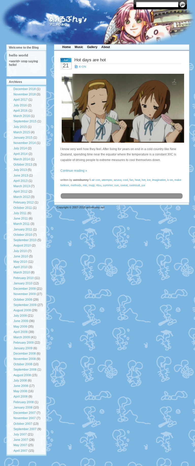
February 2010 (23, 278)
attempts (107, 179)
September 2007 (25, 429)
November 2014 (24, 143)
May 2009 (20, 326)
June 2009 (20, 321)
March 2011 (21, 224)
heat (137, 179)
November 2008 (24, 359)
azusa (117, 179)
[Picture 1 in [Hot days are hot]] (121, 108)
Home (66, 47)
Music (79, 47)
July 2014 (20, 148)
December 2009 (24, 288)
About (105, 47)
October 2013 (22, 164)
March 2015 (21, 132)
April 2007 (20, 451)
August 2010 (22, 245)
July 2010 (20, 251)
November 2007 (24, 418)
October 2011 (22, 208)
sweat (124, 185)
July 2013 (20, 170)
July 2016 (20, 105)
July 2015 (20, 127)
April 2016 (20, 110)
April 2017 (20, 99)
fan (131, 179)
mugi (91, 185)
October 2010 (22, 235)
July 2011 (20, 213)
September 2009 (25, 305)
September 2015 (25, 121)
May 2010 (20, 262)
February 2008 (23, 402)
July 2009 (20, 315)
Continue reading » (73, 170)
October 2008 (22, 364)
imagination (159, 179)
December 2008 (24, 353)
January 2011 (22, 229)
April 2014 (20, 154)
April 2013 (20, 181)
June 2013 (20, 175)
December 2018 (24, 89)
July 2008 (20, 380)
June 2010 (20, 256)
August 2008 (22, 375)
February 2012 (23, 202)
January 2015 (22, 137)
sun (116, 185)
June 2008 (20, 386)
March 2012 (21, 197)
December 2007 (24, 413)
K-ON (82, 66)
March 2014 (21, 159)
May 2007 (20, 445)
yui (143, 185)
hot (143, 179)
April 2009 (20, 332)
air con (96, 179)
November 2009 (24, 294)
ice (149, 179)
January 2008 (22, 407)
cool (125, 179)
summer (108, 185)
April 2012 (20, 191)
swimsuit (134, 185)
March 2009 (21, 337)
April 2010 (20, 267)
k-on (170, 179)
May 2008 (20, 391)
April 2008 (20, 396)
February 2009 (23, 342)
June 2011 (20, 218)
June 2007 (20, 440)
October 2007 (22, 424)
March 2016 (21, 116)
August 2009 (22, 310)
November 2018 (24, 94)
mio (85, 185)
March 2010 (21, 272)
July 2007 (20, 434)
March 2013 (21, 186)
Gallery (92, 47)
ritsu (98, 185)
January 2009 (22, 348)
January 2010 (22, 283)
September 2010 (25, 240)
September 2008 (25, 369)
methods (76, 185)
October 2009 (22, 299)
